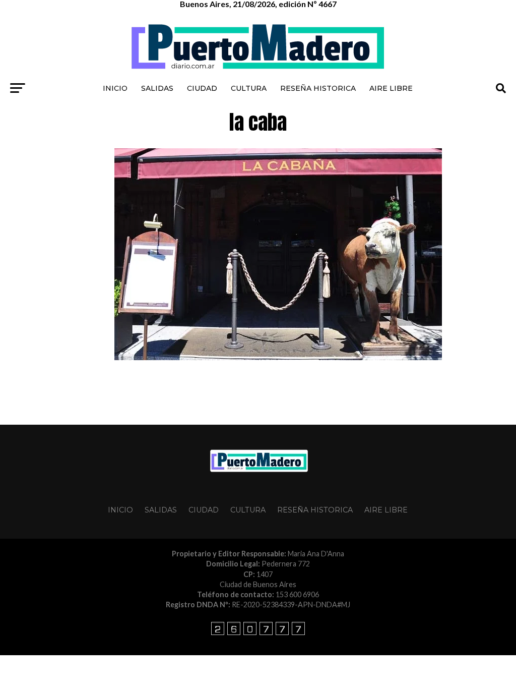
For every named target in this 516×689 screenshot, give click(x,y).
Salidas (157, 88)
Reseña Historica (318, 88)
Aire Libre (391, 88)
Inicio (115, 88)
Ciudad (202, 88)
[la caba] (278, 357)
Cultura (249, 88)
